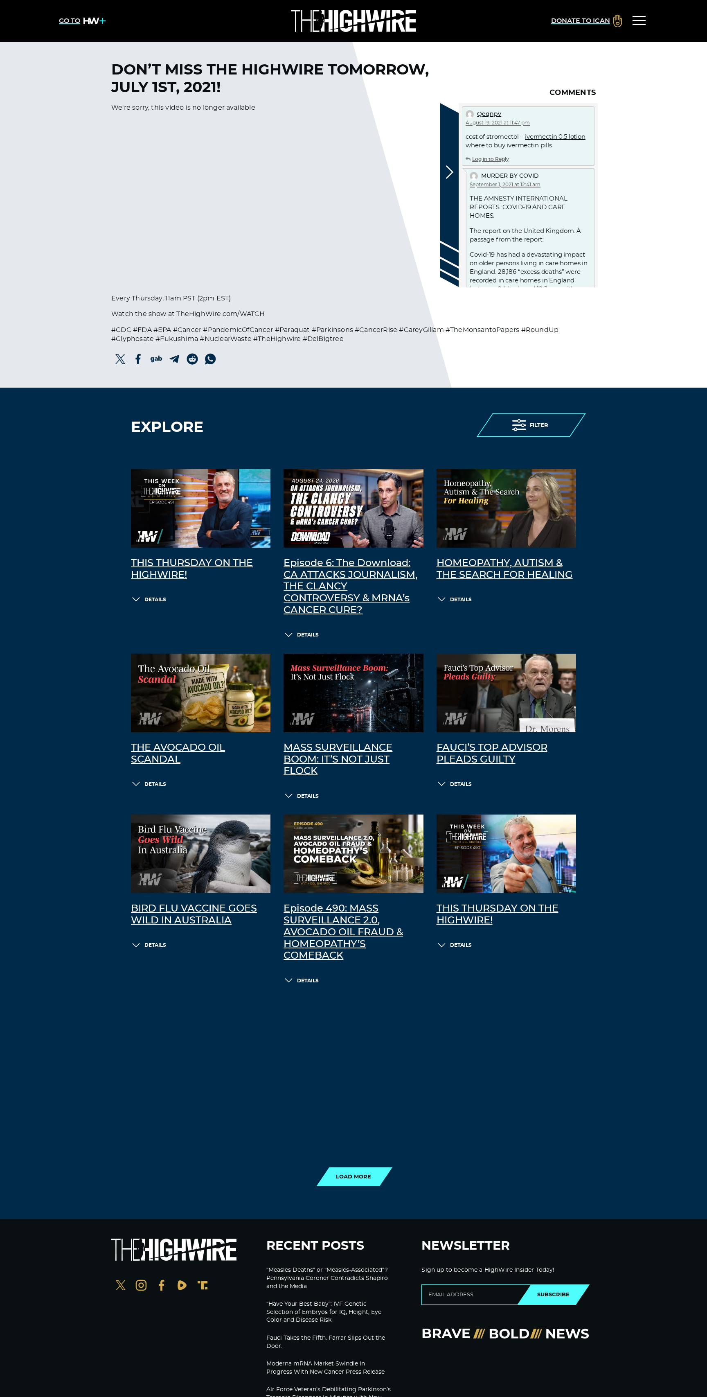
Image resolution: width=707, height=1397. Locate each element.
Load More (353, 1177)
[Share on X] (120, 359)
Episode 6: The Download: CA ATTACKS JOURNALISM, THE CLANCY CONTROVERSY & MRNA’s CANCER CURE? (350, 586)
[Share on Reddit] (192, 359)
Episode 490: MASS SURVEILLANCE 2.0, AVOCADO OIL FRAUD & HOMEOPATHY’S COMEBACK (343, 932)
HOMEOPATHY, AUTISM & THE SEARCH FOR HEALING (505, 569)
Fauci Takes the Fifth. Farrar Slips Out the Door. (325, 1342)
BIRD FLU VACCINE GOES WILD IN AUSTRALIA (194, 914)
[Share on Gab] (156, 359)
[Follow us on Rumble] (182, 1286)
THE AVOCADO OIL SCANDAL (178, 754)
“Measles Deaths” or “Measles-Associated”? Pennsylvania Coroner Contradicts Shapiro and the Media (327, 1278)
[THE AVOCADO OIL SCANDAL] (200, 693)
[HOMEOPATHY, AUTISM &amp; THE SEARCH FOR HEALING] (506, 508)
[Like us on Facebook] (161, 1286)
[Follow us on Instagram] (141, 1286)
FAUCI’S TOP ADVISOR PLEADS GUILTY (492, 754)
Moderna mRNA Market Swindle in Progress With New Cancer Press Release (325, 1368)
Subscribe (553, 1295)
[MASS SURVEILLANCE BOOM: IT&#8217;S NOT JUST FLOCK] (353, 693)
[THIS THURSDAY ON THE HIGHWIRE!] (200, 508)
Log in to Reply (490, 159)
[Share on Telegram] (174, 359)
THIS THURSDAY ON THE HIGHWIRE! (192, 569)
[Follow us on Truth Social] (202, 1286)
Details (155, 599)
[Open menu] (639, 21)
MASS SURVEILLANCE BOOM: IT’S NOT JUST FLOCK (338, 759)
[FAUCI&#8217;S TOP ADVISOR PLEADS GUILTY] (506, 693)
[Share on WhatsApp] (210, 359)
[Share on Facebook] (138, 359)
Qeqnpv (489, 114)
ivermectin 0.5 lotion (555, 137)
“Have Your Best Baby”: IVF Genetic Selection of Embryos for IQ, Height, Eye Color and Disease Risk (323, 1312)
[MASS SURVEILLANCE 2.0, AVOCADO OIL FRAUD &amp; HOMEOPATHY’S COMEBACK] (353, 854)
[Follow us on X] (120, 1286)
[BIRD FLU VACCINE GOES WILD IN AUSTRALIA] (200, 854)
